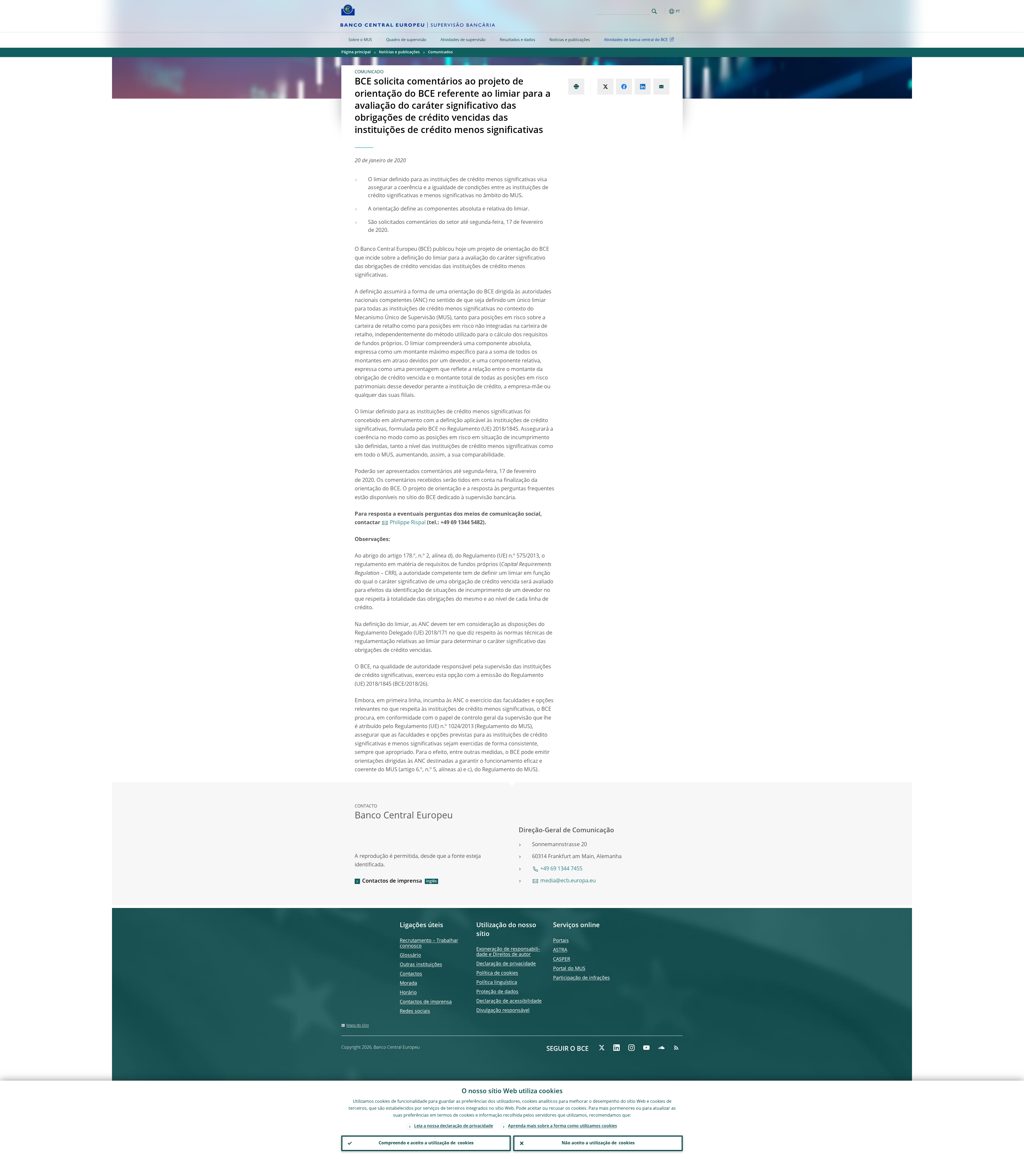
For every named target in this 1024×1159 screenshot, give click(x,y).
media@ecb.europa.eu (568, 881)
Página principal (356, 52)
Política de (497, 973)
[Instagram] (631, 1047)
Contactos (411, 974)
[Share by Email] (661, 87)
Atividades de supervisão (463, 40)
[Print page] (576, 87)
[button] (664, 11)
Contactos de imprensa (392, 881)
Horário (408, 992)
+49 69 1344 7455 (561, 869)
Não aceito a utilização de (598, 1143)
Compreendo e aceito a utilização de (426, 1143)
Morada (408, 983)
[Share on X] (605, 87)
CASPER (561, 959)
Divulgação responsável (503, 1010)
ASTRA (560, 950)
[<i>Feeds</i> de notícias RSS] (676, 1047)
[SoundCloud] (661, 1047)
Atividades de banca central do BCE (636, 40)
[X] (601, 1047)
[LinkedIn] (616, 1047)
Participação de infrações (581, 978)
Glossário (410, 955)
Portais (561, 940)
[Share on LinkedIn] (643, 87)
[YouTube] (646, 1047)
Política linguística (496, 982)
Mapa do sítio (357, 1025)
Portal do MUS (569, 968)
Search (654, 11)
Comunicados (440, 52)
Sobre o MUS (360, 40)
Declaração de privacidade (506, 964)
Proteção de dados (497, 992)
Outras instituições (421, 964)
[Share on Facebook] (624, 87)
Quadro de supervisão (406, 40)
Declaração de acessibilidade (509, 1001)
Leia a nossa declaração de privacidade (453, 1126)
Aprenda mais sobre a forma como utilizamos (562, 1126)
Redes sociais (415, 1011)
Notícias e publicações (569, 40)
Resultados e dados (517, 40)
